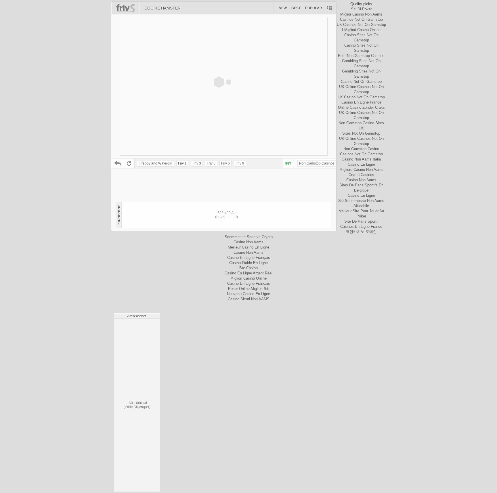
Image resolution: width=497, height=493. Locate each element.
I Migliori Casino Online (361, 30)
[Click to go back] (117, 163)
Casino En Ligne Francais (248, 283)
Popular (313, 8)
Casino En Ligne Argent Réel (248, 273)
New (283, 8)
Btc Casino (248, 268)
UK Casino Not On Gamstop (361, 97)
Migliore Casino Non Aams (361, 169)
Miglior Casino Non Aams (361, 14)
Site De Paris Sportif (361, 221)
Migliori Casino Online (248, 278)
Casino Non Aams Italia (361, 159)
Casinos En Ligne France (361, 226)
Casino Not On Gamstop (361, 81)
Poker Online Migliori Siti (248, 288)
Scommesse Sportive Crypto (249, 237)
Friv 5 (211, 163)
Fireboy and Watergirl (155, 163)
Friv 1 (182, 163)
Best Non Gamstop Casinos (361, 55)
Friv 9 (240, 163)
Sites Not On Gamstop (361, 133)
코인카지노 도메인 (361, 232)
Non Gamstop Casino (361, 149)
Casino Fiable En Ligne (248, 263)
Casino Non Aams (361, 180)
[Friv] (128, 8)
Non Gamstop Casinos (316, 163)
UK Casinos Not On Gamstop (361, 24)
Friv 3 (196, 163)
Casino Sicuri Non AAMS (248, 299)
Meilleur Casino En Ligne (248, 247)
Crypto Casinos (361, 175)
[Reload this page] (129, 163)
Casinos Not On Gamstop (361, 19)
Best (296, 8)
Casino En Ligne (361, 164)
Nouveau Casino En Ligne (248, 294)
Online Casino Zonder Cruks (361, 107)
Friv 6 (225, 163)
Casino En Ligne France (361, 102)
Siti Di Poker (361, 9)
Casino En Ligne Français (248, 257)
